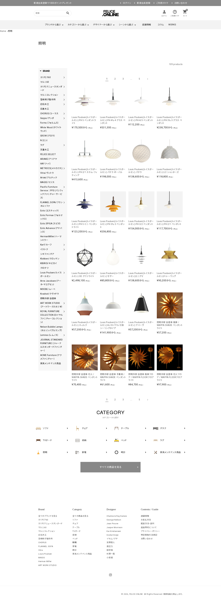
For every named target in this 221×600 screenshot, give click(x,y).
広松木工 (42, 535)
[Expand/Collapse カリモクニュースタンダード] (64, 86)
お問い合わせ (180, 3)
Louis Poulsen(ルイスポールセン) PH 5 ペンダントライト (84, 120)
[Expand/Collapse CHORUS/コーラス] (64, 113)
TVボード (76, 531)
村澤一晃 (111, 554)
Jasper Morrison (115, 527)
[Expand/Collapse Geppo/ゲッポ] (64, 118)
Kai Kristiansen (114, 531)
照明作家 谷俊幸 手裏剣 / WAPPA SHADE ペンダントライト (113, 377)
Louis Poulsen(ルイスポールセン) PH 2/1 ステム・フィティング (84, 172)
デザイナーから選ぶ (102, 24)
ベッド (75, 539)
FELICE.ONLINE (136, 594)
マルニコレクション (46, 531)
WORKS (172, 24)
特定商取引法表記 (149, 535)
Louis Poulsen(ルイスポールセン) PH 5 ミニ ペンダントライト (84, 224)
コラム (161, 24)
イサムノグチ (112, 539)
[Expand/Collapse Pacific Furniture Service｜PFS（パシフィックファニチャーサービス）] (64, 187)
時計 (74, 550)
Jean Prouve (112, 523)
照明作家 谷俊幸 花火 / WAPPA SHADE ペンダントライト (85, 377)
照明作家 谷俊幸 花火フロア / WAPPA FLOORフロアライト (169, 377)
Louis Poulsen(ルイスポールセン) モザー (112, 274)
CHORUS (42, 542)
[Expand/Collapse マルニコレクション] (64, 95)
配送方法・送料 (147, 523)
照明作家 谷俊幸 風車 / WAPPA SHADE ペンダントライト (170, 325)
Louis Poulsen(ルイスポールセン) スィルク (84, 323)
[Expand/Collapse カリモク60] (64, 77)
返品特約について (149, 527)
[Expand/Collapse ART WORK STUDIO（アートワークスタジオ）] (64, 303)
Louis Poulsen (45, 554)
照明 (10, 31)
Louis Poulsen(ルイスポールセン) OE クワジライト (84, 274)
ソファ (75, 520)
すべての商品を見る (110, 467)
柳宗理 (110, 550)
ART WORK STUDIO (47, 565)
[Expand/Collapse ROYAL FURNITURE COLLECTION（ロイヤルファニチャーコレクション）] (64, 311)
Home (3, 31)
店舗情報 (146, 24)
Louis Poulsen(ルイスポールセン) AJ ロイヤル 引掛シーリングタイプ (112, 325)
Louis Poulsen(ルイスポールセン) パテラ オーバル (112, 171)
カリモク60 (43, 520)
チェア (75, 523)
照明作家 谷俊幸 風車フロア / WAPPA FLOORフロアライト (141, 377)
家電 (74, 546)
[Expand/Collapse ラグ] (64, 145)
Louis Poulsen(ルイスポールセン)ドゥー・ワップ (169, 274)
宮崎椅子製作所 (45, 539)
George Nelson (114, 520)
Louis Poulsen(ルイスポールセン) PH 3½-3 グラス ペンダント (169, 120)
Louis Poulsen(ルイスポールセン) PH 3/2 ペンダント (141, 222)
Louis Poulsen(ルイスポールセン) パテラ (141, 171)
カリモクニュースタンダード (50, 523)
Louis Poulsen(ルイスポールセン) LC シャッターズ (169, 171)
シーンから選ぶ (126, 24)
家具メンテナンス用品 (82, 554)
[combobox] (49, 13)
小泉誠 (110, 557)
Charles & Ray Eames (117, 516)
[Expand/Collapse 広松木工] (64, 104)
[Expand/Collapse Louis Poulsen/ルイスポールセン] (64, 272)
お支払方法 (146, 520)
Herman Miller (45, 561)
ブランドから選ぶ (53, 24)
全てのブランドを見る (47, 516)
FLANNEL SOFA (45, 546)
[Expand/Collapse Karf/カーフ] (64, 244)
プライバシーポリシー (150, 531)
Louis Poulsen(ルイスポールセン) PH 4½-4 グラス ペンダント (112, 120)
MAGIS (41, 557)
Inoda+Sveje (112, 535)
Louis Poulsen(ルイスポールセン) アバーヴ (141, 323)
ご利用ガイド (162, 3)
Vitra (40, 550)
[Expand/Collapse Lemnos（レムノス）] (64, 335)
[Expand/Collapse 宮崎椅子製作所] (64, 99)
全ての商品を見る (80, 516)
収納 (74, 535)
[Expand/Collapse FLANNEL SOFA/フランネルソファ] (64, 202)
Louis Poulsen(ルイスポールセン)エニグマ (141, 274)
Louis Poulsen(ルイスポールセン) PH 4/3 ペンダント (141, 118)
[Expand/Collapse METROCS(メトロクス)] (64, 168)
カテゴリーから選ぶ (77, 24)
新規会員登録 (143, 3)
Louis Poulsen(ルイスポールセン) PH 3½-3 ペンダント (112, 224)
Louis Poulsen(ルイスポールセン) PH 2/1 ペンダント (169, 222)
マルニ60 (42, 527)
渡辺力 (110, 546)
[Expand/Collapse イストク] (64, 249)
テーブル (76, 527)
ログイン (127, 3)
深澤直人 (111, 542)
